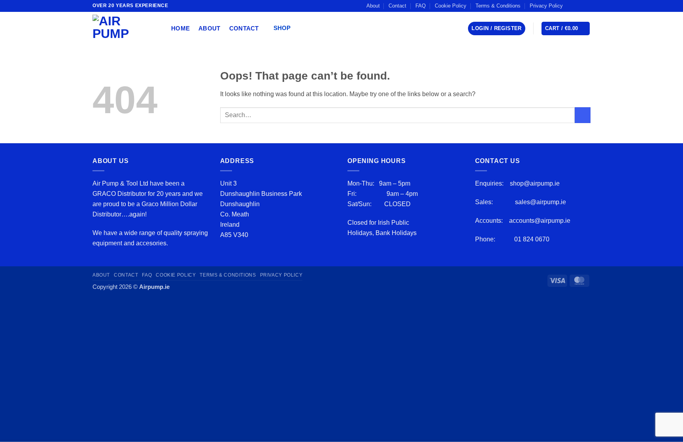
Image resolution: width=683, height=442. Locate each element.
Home (180, 28)
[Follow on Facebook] (571, 5)
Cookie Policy (450, 6)
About (373, 6)
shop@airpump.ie (535, 183)
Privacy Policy (546, 6)
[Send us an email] (586, 5)
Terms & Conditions (498, 6)
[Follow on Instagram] (579, 5)
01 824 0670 (531, 239)
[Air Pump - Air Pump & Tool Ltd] (125, 28)
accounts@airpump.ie (539, 220)
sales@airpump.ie (540, 201)
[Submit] (583, 115)
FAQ (420, 6)
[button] (285, 29)
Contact (397, 6)
